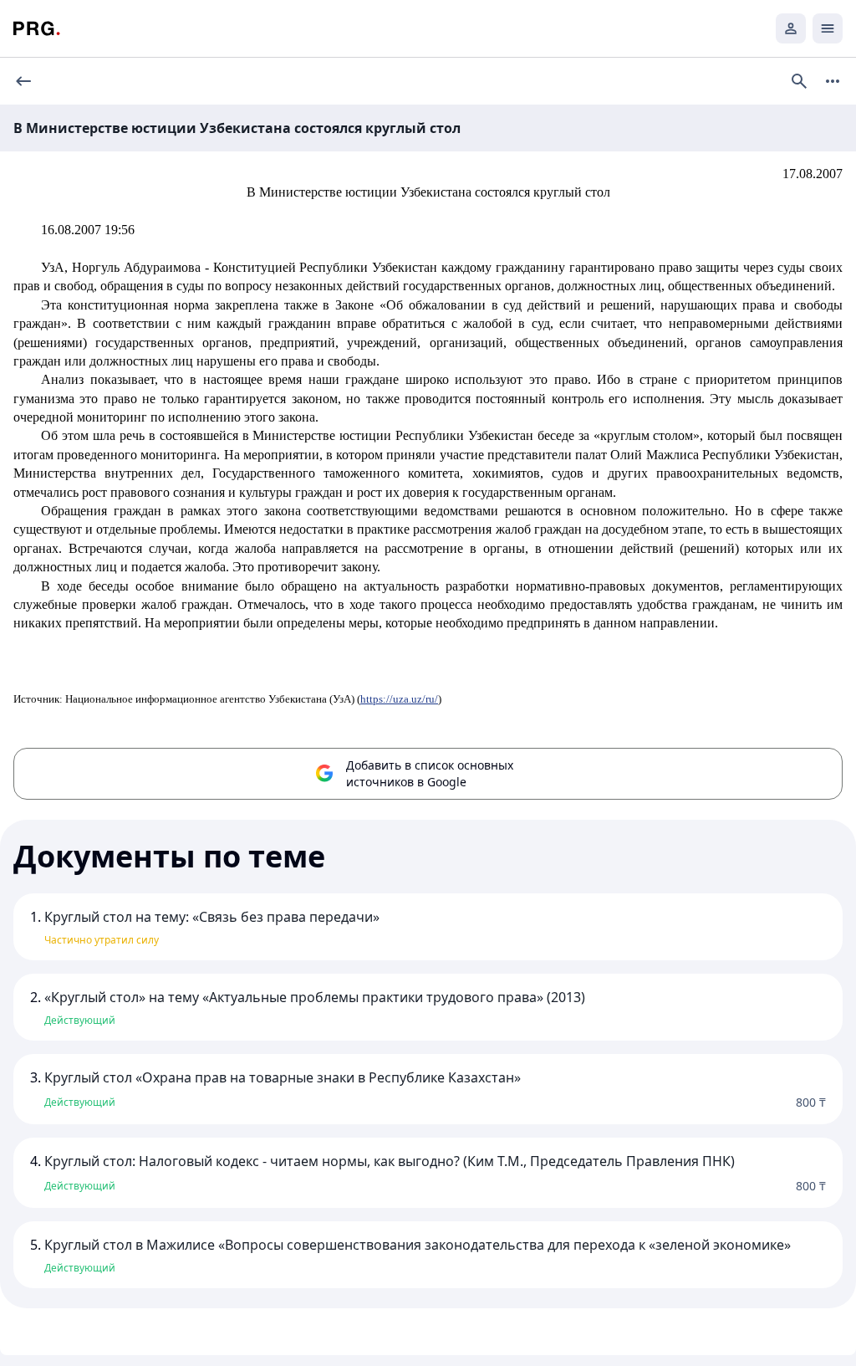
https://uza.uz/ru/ (399, 699)
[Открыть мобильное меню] (828, 28)
